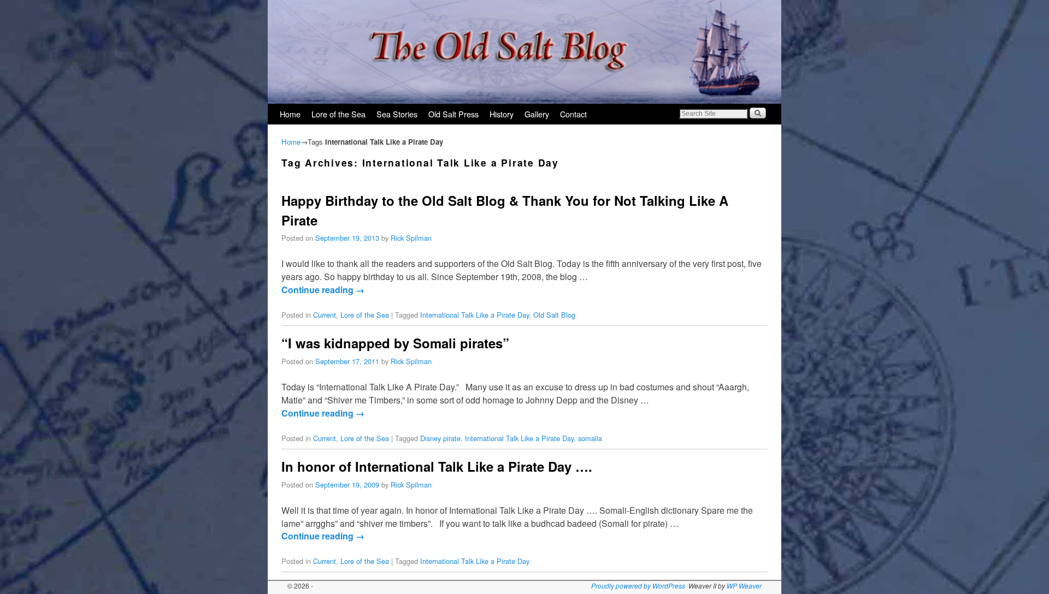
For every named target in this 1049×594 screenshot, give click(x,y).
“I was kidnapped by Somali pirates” (395, 343)
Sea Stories (396, 114)
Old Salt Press (453, 114)
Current (324, 315)
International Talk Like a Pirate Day (474, 315)
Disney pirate (440, 438)
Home (290, 114)
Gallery (536, 114)
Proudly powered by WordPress (638, 585)
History (502, 114)
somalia (590, 438)
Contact (573, 114)
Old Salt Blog (554, 315)
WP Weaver (744, 585)
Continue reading (322, 289)
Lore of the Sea (338, 114)
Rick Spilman (411, 238)
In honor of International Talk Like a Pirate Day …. (436, 466)
